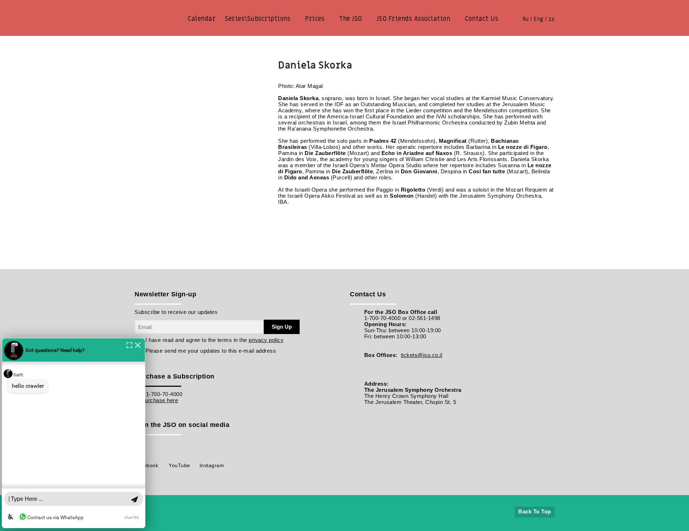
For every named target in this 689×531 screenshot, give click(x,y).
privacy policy (266, 340)
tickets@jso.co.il (421, 355)
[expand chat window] (129, 345)
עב (551, 19)
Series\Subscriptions (257, 19)
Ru (525, 19)
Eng (539, 19)
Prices (314, 19)
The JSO (350, 19)
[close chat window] (138, 345)
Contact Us (481, 19)
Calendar (202, 19)
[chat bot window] (73, 433)
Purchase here (159, 400)
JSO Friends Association (413, 19)
